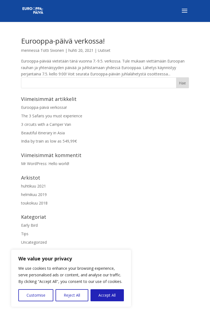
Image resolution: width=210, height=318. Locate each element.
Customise (36, 295)
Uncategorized (34, 242)
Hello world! (58, 163)
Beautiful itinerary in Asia (43, 132)
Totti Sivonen (52, 50)
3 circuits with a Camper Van (46, 124)
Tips (24, 233)
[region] (71, 278)
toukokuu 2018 (34, 203)
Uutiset (104, 50)
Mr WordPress (33, 163)
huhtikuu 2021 (33, 186)
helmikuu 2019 (34, 194)
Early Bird (29, 225)
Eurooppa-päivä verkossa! (63, 41)
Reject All (72, 295)
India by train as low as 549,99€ (49, 141)
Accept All (107, 295)
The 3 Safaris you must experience (51, 115)
